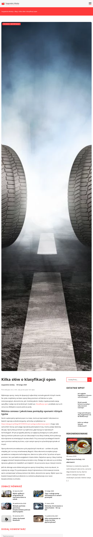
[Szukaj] (89, 379)
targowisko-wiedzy (8, 385)
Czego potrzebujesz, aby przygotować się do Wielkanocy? (84, 414)
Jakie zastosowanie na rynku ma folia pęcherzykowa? (52, 520)
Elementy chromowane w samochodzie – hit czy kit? (54, 508)
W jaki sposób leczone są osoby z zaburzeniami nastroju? (84, 405)
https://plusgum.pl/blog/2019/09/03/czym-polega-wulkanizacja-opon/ (25, 424)
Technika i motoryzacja (11, 24)
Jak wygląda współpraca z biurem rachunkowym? (85, 395)
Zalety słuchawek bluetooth (19, 519)
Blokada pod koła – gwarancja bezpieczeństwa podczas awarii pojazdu (21, 509)
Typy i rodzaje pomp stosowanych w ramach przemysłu (53, 495)
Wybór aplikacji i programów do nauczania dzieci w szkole (19, 496)
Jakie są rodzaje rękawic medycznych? (83, 424)
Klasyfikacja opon (42, 404)
